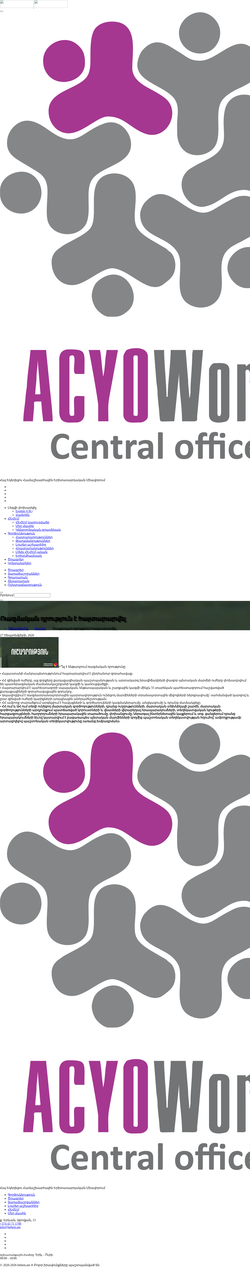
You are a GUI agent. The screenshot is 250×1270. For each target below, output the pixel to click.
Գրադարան (18, 577)
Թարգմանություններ (33, 540)
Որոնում (6, 595)
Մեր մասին (25, 526)
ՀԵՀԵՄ (13, 1209)
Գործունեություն (21, 1194)
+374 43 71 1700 (10, 1223)
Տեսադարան (18, 581)
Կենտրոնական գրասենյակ (38, 529)
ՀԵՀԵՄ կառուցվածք (32, 522)
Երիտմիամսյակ (29, 555)
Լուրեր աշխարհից (31, 544)
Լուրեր (39, 628)
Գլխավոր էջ (17, 628)
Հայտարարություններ (34, 537)
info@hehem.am (10, 1227)
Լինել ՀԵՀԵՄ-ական (31, 552)
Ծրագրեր (16, 570)
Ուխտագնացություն (25, 584)
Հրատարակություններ (35, 548)
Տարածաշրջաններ (23, 573)
